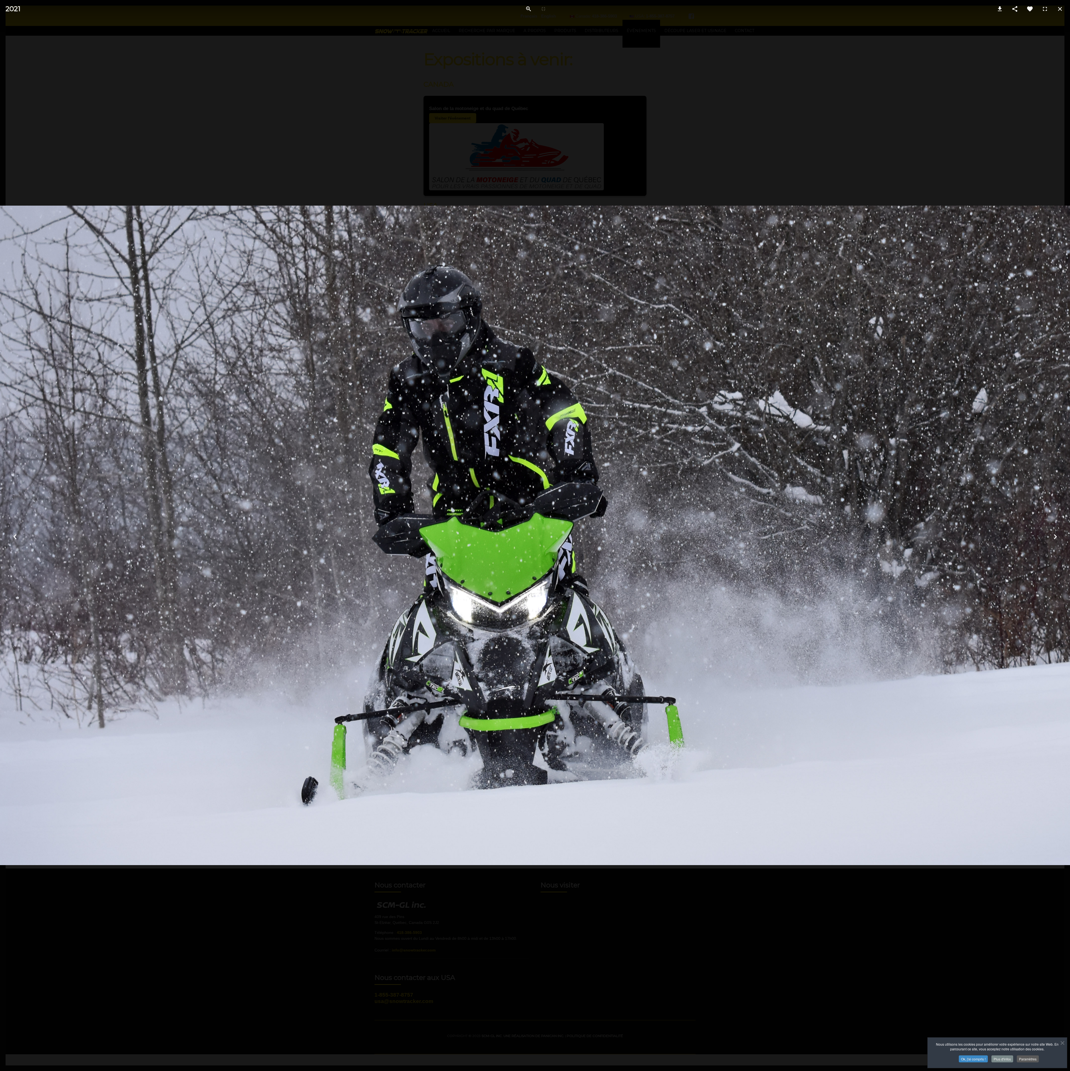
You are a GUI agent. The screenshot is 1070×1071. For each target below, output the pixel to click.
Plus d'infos (1002, 1059)
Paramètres (1028, 1059)
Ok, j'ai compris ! (973, 1059)
